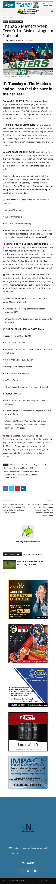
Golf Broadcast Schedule (12, 471)
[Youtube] (35, 871)
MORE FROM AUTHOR (33, 555)
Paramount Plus (9, 474)
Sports (12, 17)
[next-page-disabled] (8, 574)
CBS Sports (7, 468)
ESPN (31, 468)
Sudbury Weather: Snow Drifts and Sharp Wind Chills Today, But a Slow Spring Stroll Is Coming (14, 508)
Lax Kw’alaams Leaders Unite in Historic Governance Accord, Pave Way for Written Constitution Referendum (40, 510)
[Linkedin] (23, 488)
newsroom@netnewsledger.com (33, 853)
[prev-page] (4, 574)
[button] (4, 11)
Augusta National (40, 465)
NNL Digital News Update (14, 40)
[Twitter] (11, 488)
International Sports (24, 17)
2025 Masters (14, 465)
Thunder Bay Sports (10, 477)
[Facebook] (5, 488)
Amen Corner (26, 465)
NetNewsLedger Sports (31, 471)
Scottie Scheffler (23, 474)
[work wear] (28, 643)
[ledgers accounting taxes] (28, 687)
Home (5, 17)
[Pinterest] (17, 488)
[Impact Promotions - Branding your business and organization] (28, 772)
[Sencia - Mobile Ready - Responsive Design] (28, 731)
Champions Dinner (20, 468)
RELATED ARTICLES (12, 555)
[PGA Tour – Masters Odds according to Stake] (9, 564)
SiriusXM (35, 474)
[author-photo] (28, 538)
